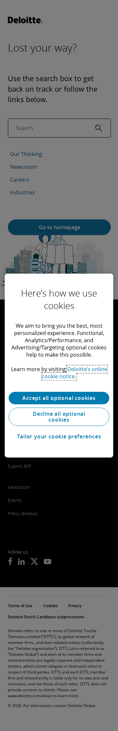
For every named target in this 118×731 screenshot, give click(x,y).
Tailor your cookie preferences (59, 436)
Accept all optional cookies (59, 398)
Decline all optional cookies (59, 416)
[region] (59, 365)
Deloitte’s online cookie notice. (74, 373)
